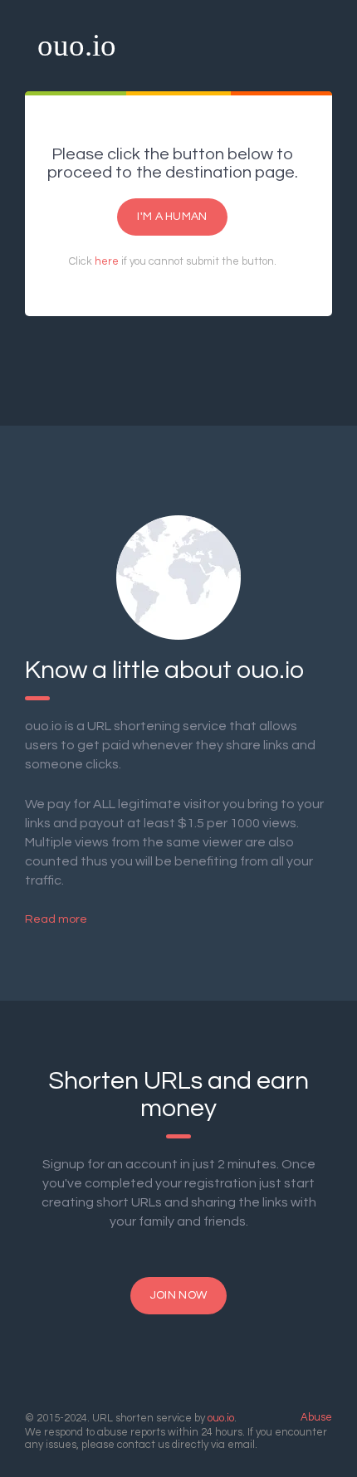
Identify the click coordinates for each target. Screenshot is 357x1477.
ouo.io (76, 45)
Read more (56, 919)
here (107, 261)
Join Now (178, 1295)
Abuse (316, 1417)
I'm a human (172, 216)
